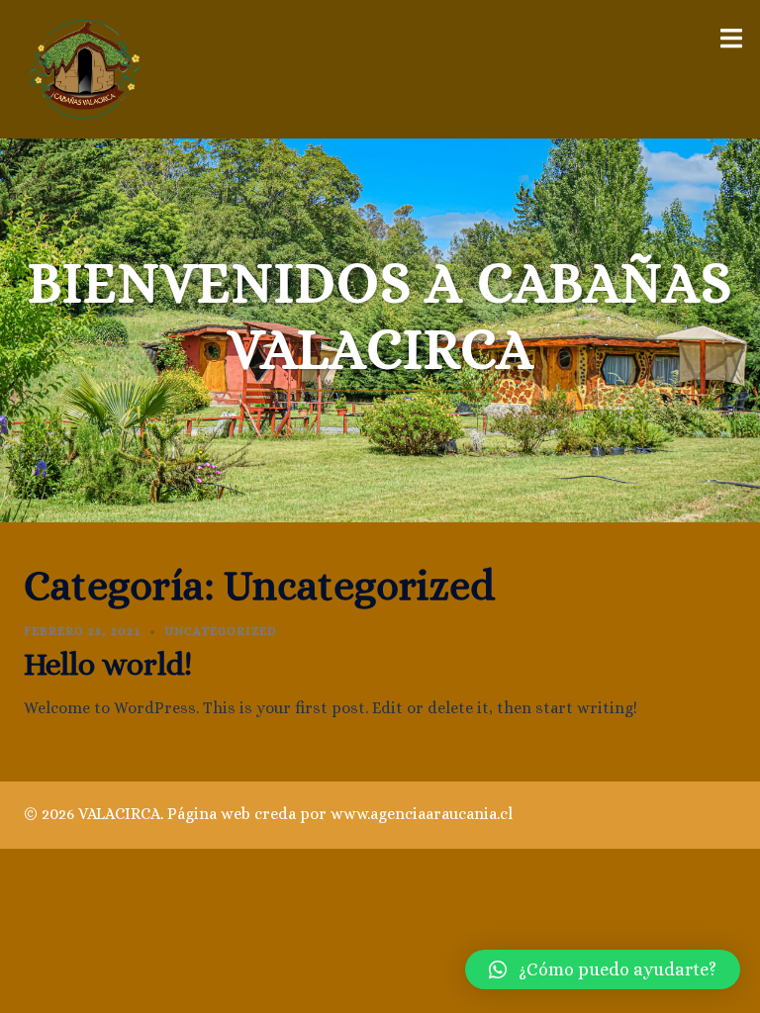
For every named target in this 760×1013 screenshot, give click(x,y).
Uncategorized (220, 631)
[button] (602, 969)
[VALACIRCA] (85, 67)
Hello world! (108, 664)
